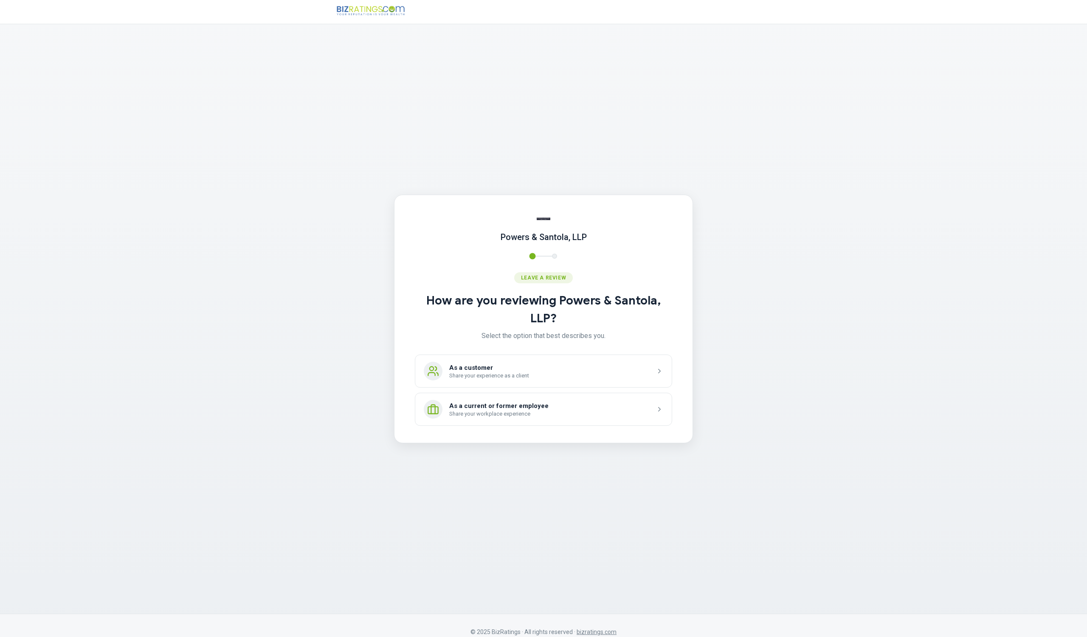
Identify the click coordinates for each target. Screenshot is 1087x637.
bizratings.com (597, 632)
